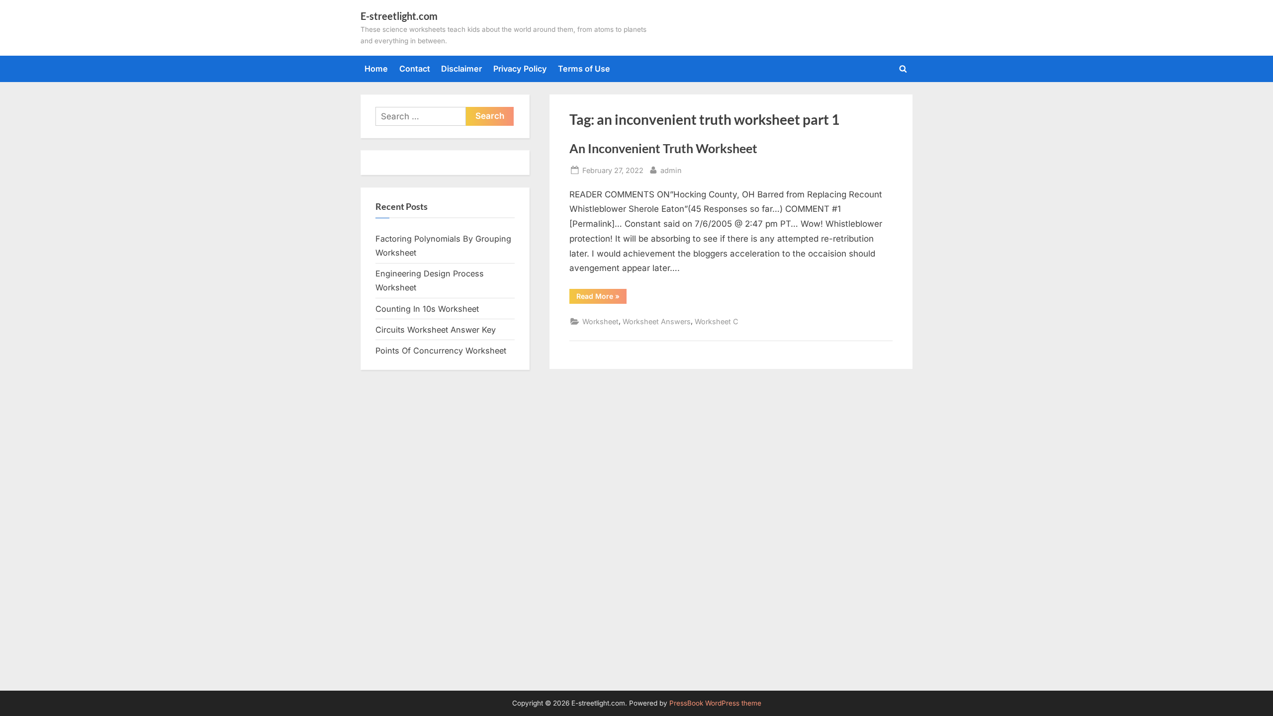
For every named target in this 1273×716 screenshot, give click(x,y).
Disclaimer (461, 69)
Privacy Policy (520, 69)
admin (671, 170)
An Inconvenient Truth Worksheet (663, 148)
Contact (414, 69)
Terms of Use (584, 69)
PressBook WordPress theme (715, 703)
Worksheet (600, 321)
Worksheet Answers (657, 321)
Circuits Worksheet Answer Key (435, 330)
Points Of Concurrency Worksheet (440, 351)
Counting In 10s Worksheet (427, 309)
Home (376, 69)
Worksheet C (716, 321)
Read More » (601, 297)
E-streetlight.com (399, 16)
